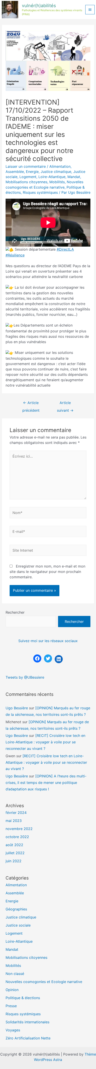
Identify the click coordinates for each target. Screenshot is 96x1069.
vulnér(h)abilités (39, 5)
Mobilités (57, 182)
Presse (11, 1006)
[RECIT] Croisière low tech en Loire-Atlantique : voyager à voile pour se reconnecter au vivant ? (45, 742)
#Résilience (15, 255)
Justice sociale (18, 925)
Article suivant (65, 404)
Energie (32, 171)
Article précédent (31, 404)
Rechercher (15, 612)
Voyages (13, 1030)
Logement (27, 176)
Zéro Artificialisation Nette (28, 1038)
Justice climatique (56, 171)
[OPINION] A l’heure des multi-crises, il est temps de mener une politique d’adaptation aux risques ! (46, 782)
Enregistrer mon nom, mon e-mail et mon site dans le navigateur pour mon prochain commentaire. (47, 571)
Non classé (15, 973)
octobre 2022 (17, 837)
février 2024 (16, 812)
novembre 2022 (19, 828)
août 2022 (14, 845)
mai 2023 (14, 820)
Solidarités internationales (27, 1022)
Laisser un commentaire (26, 166)
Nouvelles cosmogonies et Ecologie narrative (44, 981)
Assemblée (15, 171)
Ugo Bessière (17, 708)
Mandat (73, 176)
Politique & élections (23, 998)
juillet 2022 (15, 853)
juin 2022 (13, 861)
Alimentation (60, 166)
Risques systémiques (40, 192)
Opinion (12, 989)
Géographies (16, 909)
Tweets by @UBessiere (25, 677)
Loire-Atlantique (51, 176)
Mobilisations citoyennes (26, 182)
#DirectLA (65, 249)
